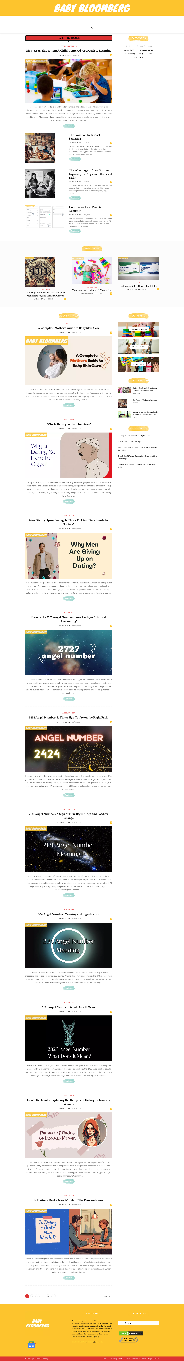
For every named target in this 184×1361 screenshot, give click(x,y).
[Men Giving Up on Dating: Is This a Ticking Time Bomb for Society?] (68, 555)
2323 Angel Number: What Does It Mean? (68, 1007)
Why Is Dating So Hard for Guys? (69, 424)
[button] (92, 28)
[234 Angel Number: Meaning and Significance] (68, 945)
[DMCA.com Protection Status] (130, 1335)
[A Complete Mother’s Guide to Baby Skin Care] (68, 360)
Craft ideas (85, 254)
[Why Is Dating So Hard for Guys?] (68, 455)
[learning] (138, 329)
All (44, 254)
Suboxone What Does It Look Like (139, 286)
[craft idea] (138, 364)
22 (48, 1296)
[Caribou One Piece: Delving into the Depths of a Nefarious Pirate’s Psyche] (124, 390)
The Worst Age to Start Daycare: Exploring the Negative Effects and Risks (90, 174)
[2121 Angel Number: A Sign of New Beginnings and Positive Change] (68, 849)
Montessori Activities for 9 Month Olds (92, 290)
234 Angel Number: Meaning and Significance (68, 914)
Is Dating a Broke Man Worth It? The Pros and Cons (68, 1200)
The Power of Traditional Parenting (84, 137)
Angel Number (53, 254)
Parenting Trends (69, 46)
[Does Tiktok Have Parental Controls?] (45, 217)
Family (95, 254)
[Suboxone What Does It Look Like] (138, 268)
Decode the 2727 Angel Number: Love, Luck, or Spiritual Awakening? (68, 619)
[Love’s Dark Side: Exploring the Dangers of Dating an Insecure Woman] (68, 1135)
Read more (69, 126)
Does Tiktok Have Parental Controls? (85, 209)
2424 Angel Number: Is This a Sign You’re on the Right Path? (69, 717)
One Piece (105, 254)
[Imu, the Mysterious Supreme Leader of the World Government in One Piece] (124, 414)
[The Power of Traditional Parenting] (40, 148)
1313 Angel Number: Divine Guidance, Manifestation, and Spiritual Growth (45, 294)
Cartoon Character (70, 254)
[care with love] (138, 346)
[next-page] (53, 1296)
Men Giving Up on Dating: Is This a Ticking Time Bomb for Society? (68, 522)
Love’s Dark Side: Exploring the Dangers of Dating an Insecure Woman (68, 1102)
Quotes (115, 254)
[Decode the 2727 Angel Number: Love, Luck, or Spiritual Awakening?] (68, 652)
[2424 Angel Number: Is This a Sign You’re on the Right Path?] (68, 749)
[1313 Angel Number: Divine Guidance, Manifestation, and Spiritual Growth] (45, 272)
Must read (92, 248)
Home (105, 1359)
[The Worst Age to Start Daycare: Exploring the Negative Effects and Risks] (40, 183)
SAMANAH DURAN (64, 55)
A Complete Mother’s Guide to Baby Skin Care (69, 328)
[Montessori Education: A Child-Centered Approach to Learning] (68, 81)
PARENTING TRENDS (69, 38)
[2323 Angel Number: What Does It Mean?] (68, 1038)
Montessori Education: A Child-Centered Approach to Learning (68, 51)
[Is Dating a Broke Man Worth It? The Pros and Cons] (68, 1231)
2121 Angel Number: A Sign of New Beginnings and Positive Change (68, 816)
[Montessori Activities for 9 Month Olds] (92, 270)
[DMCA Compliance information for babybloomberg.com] (128, 1342)
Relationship (127, 254)
